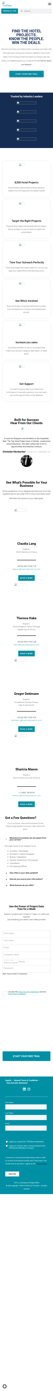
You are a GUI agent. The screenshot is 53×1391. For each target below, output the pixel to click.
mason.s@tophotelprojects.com (26, 795)
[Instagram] (28, 1089)
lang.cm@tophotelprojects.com (26, 569)
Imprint (8, 1080)
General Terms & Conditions (26, 1080)
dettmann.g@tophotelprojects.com (26, 720)
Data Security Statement (28, 992)
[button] (49, 4)
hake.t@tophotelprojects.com (26, 645)
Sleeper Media (34, 1183)
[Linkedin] (24, 1089)
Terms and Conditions (17, 994)
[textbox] (12, 961)
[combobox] (12, 962)
